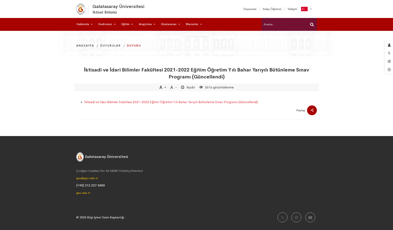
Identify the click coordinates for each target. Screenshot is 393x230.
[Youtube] (310, 217)
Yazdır (190, 87)
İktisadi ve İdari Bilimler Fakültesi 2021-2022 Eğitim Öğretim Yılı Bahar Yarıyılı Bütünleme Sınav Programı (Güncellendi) (196, 73)
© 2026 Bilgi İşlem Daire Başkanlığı (100, 217)
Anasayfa (85, 45)
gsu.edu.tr (83, 193)
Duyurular (110, 45)
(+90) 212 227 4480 (90, 185)
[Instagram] (296, 217)
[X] (282, 217)
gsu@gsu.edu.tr (87, 178)
